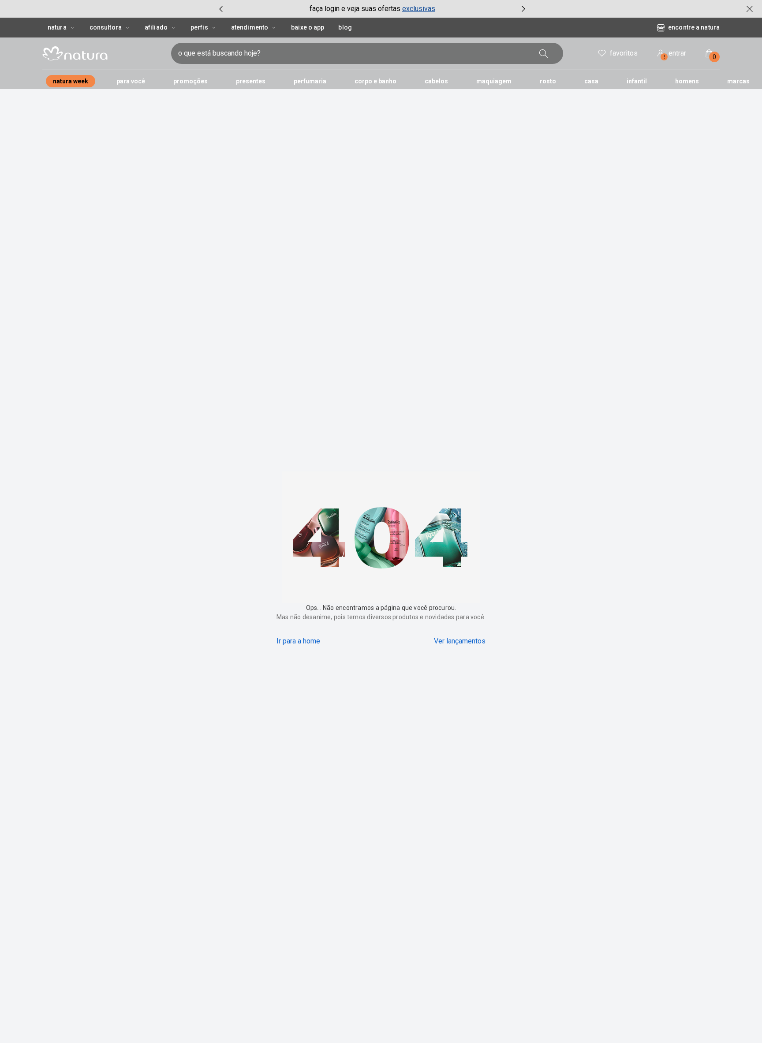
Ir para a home (298, 641)
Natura (57, 27)
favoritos (624, 53)
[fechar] (749, 9)
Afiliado (156, 27)
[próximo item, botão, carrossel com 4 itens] (523, 8)
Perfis (199, 27)
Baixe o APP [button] (307, 27)
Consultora (106, 27)
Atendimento (249, 27)
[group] (372, 9)
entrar (675, 54)
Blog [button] (344, 27)
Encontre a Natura (694, 27)
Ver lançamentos (460, 641)
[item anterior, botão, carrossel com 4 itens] (221, 8)
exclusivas (418, 8)
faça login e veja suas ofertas (355, 8)
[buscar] (544, 53)
